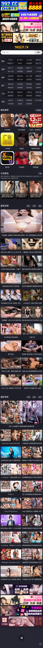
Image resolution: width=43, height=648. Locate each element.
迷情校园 (10, 96)
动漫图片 (38, 84)
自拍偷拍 (20, 68)
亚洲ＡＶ (10, 68)
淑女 (34, 397)
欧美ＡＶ (29, 68)
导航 (3, 102)
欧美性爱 (38, 76)
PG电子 (10, 60)
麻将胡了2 (10, 63)
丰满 (28, 397)
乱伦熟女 (29, 79)
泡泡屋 (20, 104)
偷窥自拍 (10, 84)
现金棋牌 (29, 63)
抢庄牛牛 (38, 63)
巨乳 (34, 206)
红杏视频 (10, 104)
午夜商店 (20, 100)
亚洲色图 (20, 84)
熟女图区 (29, 87)
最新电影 (5, 397)
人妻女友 (29, 92)
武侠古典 (38, 92)
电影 (3, 77)
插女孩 (10, 100)
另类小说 (20, 96)
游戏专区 (38, 60)
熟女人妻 (10, 71)
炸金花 (20, 63)
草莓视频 (29, 100)
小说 (3, 93)
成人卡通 (29, 76)
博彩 (3, 61)
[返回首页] (40, 644)
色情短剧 (29, 104)
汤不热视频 (38, 100)
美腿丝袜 (10, 87)
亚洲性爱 (10, 76)
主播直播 (29, 71)
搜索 (38, 52)
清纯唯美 (20, 87)
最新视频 (5, 205)
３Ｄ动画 (38, 68)
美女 (28, 206)
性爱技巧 (38, 96)
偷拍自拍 (20, 76)
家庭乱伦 (20, 92)
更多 (40, 206)
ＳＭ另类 (38, 71)
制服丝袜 (10, 79)
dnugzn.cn (21, 47)
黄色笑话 (29, 96)
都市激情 (10, 92)
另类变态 (38, 79)
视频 (3, 69)
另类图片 (38, 87)
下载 (40, 173)
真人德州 (20, 60)
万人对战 (29, 60)
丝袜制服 (20, 71)
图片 (3, 85)
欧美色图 (29, 84)
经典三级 (20, 79)
